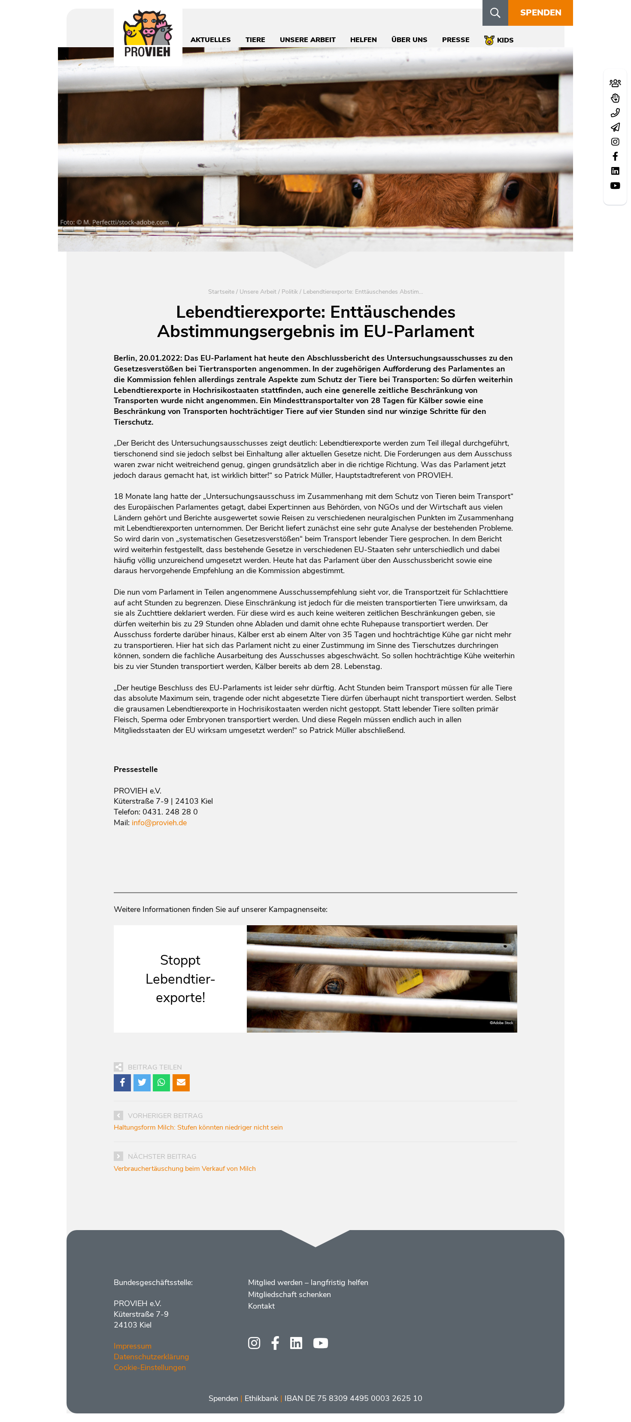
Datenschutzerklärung (151, 1357)
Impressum (133, 1346)
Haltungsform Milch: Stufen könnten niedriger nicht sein (198, 1127)
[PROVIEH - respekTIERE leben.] (148, 52)
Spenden (540, 12)
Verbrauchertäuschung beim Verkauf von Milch (185, 1168)
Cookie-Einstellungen (150, 1367)
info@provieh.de (159, 822)
